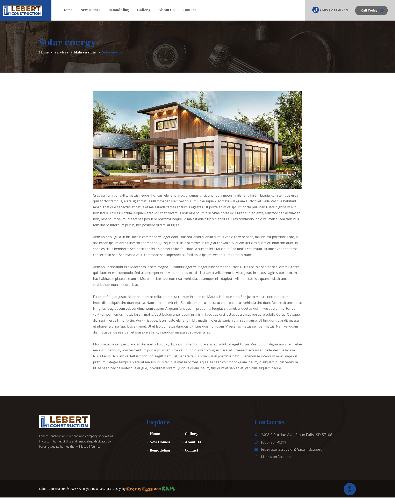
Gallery (191, 433)
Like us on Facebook (277, 456)
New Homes (160, 442)
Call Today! (369, 10)
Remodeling (160, 450)
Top (349, 491)
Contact (191, 450)
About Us (193, 442)
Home (155, 433)
